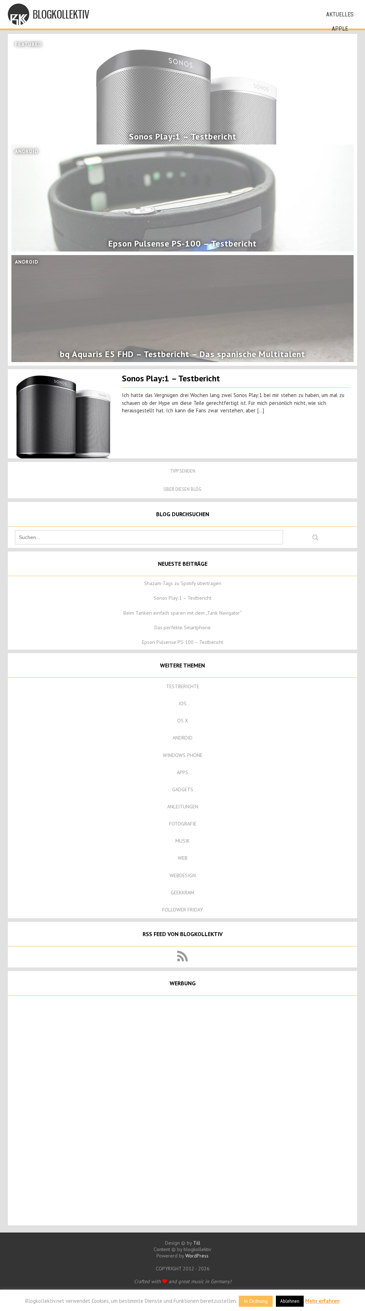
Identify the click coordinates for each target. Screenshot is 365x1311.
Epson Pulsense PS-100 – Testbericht (182, 642)
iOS (182, 703)
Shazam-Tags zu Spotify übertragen (182, 583)
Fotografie (182, 823)
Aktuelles (340, 14)
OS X (182, 720)
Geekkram (182, 892)
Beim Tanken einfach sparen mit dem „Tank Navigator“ (182, 613)
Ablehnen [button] (289, 1301)
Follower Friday (182, 909)
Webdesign (183, 875)
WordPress (197, 1255)
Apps (182, 772)
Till (196, 1243)
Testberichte (182, 686)
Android (182, 738)
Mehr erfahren (322, 1300)
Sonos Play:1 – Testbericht (171, 378)
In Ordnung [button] (256, 1301)
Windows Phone (182, 755)
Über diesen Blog (182, 489)
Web (182, 858)
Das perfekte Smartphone (182, 627)
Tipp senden (182, 471)
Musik (182, 841)
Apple (340, 28)
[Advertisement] (182, 1110)
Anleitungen (182, 806)
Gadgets (182, 789)
